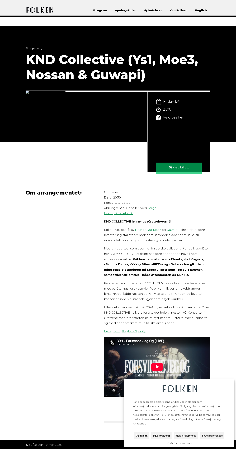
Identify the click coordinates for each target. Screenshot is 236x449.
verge (152, 208)
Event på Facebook (118, 213)
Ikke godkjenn (161, 435)
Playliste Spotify (133, 331)
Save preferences (212, 435)
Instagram (112, 331)
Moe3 (157, 229)
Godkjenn (142, 435)
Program (32, 48)
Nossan (140, 229)
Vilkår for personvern (179, 443)
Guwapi (172, 229)
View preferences (185, 435)
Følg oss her (173, 117)
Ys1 (150, 229)
